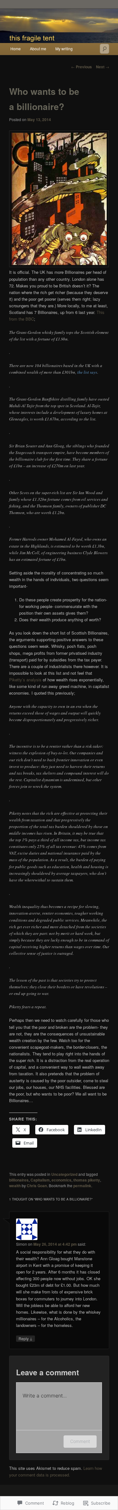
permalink (82, 1185)
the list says (87, 372)
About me (38, 48)
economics (61, 1180)
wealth (15, 1185)
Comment (80, 1441)
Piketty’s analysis (25, 680)
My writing (64, 48)
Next (102, 67)
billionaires (19, 1180)
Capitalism (40, 1180)
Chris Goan (37, 1185)
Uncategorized (64, 1174)
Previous (81, 67)
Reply (25, 1338)
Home (15, 48)
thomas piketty (86, 1180)
